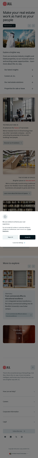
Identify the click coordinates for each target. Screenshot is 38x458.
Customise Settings (19, 243)
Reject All (10, 237)
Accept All (27, 237)
